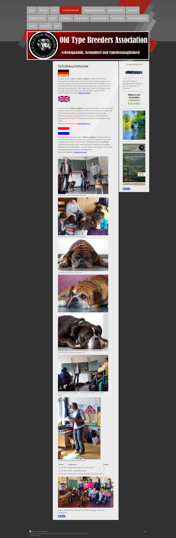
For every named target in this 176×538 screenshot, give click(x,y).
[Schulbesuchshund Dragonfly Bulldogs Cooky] (79, 428)
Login (145, 531)
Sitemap (44, 531)
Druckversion (36, 531)
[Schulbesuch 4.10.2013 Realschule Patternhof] (83, 175)
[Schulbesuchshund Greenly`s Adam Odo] (83, 255)
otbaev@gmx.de (84, 93)
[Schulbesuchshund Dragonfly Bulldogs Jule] (83, 332)
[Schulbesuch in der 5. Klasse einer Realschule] (83, 216)
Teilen (62, 516)
